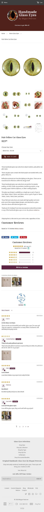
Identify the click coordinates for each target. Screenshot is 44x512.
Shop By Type (22, 450)
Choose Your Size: (7, 147)
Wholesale (31, 488)
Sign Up (38, 479)
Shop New (22, 445)
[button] (13, 252)
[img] (6, 316)
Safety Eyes (22, 455)
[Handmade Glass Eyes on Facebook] (29, 494)
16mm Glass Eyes (14, 33)
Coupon (24, 490)
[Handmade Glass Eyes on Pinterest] (33, 494)
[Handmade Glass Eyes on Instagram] (40, 494)
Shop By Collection (22, 447)
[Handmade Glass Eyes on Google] (36, 494)
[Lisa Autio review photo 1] (6, 416)
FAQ (36, 488)
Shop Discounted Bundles (22, 457)
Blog (24, 488)
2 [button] (19, 426)
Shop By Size (22, 452)
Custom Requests (16, 488)
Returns (18, 490)
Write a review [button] (22, 267)
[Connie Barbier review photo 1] (6, 355)
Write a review (19, 228)
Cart (41, 2)
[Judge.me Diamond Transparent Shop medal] (21, 298)
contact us (36, 210)
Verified (21, 305)
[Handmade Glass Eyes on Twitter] (26, 494)
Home (3, 33)
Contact (7, 488)
